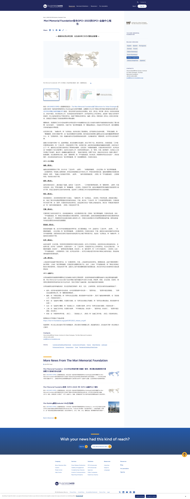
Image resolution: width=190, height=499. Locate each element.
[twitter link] (120, 492)
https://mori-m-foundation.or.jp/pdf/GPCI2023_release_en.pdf (64, 321)
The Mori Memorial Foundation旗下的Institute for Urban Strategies (94, 106)
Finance (89, 345)
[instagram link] (134, 492)
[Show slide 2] (69, 95)
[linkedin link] (123, 492)
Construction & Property (79, 345)
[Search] (137, 2)
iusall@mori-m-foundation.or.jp (51, 339)
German (129, 48)
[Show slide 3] (87, 95)
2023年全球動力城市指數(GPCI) (53, 111)
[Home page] (53, 6)
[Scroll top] (184, 454)
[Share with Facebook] (56, 30)
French (135, 48)
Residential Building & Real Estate (88, 347)
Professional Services (58, 347)
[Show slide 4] (105, 95)
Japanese (142, 60)
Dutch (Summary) (132, 54)
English (129, 45)
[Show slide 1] (51, 95)
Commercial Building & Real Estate (62, 345)
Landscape (104, 345)
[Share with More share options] (66, 30)
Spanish (135, 45)
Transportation (69, 347)
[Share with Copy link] (63, 30)
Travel (76, 347)
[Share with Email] (60, 30)
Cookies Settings (140, 496)
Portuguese (142, 45)
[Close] (185, 496)
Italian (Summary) (132, 51)
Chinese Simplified (132, 60)
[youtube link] (127, 492)
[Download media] (91, 83)
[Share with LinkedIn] (50, 30)
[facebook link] (130, 492)
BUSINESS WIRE (53, 106)
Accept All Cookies (151, 496)
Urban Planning (96, 345)
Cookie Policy (79, 495)
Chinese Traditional (132, 57)
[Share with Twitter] (53, 30)
